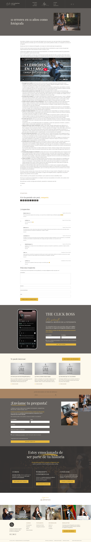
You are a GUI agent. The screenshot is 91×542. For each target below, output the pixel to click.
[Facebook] (10, 534)
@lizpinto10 (45, 500)
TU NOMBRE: (49, 335)
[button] (21, 200)
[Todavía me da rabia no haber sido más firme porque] (22, 512)
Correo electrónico (24, 290)
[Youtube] (13, 534)
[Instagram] (12, 534)
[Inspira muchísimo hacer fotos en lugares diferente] (53, 512)
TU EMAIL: (63, 335)
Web (21, 294)
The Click (47, 171)
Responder (24, 216)
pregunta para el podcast (18, 429)
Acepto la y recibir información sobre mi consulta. (26, 434)
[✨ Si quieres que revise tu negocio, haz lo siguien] (83, 512)
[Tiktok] (15, 534)
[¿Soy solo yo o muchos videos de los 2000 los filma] (68, 512)
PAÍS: (32, 419)
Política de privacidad (55, 340)
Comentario (22, 272)
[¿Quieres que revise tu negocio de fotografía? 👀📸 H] (7, 512)
